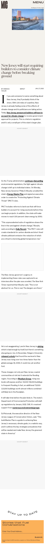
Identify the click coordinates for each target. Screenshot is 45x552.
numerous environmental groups (25, 408)
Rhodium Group (24, 379)
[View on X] (22, 257)
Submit (38, 537)
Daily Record (21, 229)
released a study (8, 356)
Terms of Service (30, 540)
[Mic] (4, 5)
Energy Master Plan (15, 194)
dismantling (38, 181)
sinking (40, 346)
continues (29, 181)
